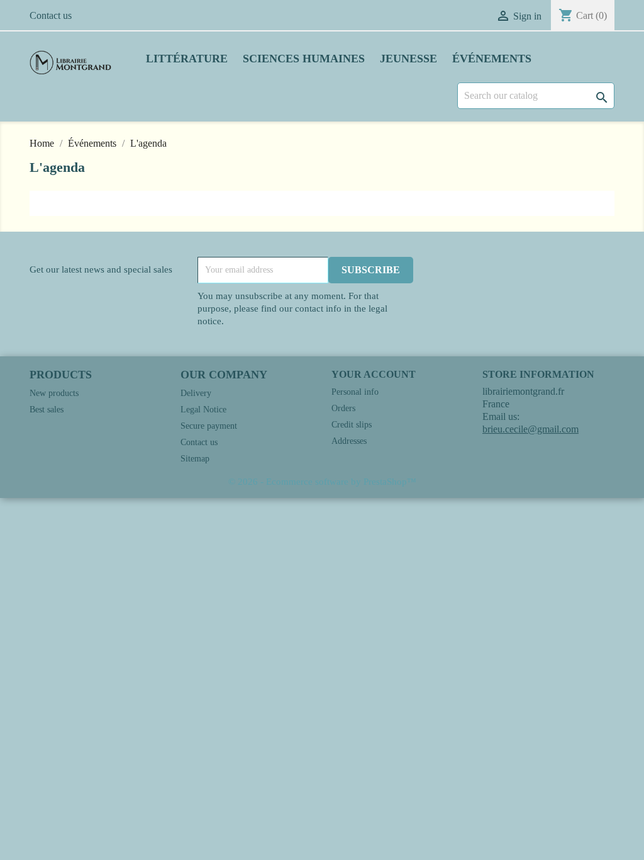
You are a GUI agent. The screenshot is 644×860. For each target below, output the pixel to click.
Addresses (349, 441)
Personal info (355, 392)
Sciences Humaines (304, 58)
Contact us (51, 15)
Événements (491, 58)
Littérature (187, 58)
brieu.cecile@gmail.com (530, 429)
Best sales (47, 409)
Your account (373, 374)
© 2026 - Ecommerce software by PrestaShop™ (322, 482)
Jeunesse (408, 58)
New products (54, 393)
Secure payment (208, 426)
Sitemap (194, 458)
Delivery (195, 393)
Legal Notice (203, 409)
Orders (343, 408)
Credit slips (351, 424)
